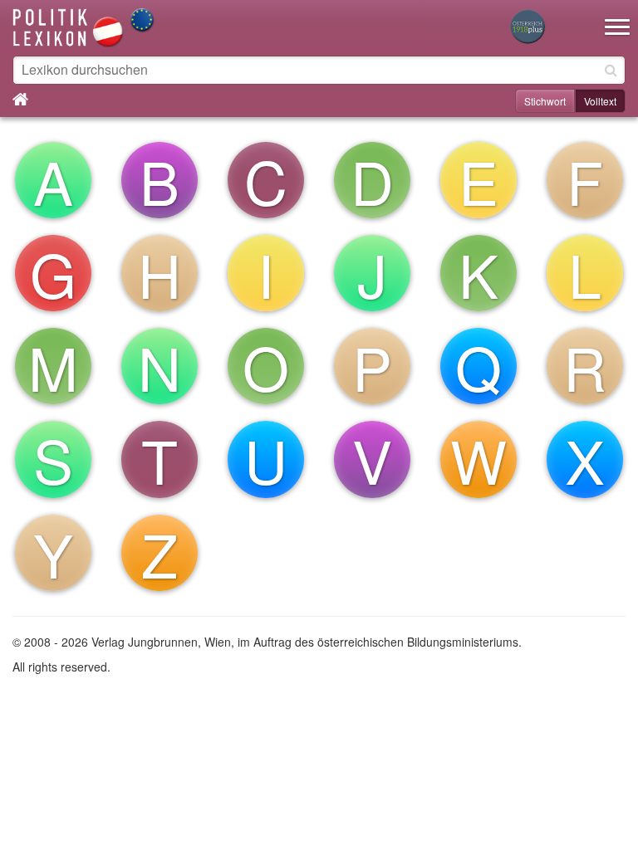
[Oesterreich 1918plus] (527, 27)
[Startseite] (84, 26)
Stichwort (545, 101)
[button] (617, 16)
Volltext (600, 101)
